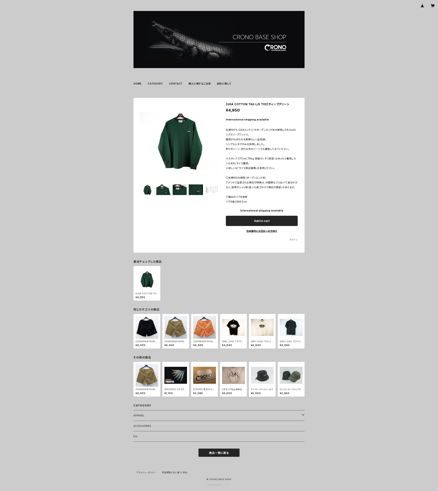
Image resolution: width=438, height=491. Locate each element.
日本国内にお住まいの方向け (261, 231)
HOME (137, 83)
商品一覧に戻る (219, 453)
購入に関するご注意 (200, 83)
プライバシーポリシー (146, 472)
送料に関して (224, 83)
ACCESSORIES (142, 425)
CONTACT (176, 83)
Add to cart (262, 221)
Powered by (215, 484)
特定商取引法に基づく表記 (175, 472)
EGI (135, 436)
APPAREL (139, 415)
